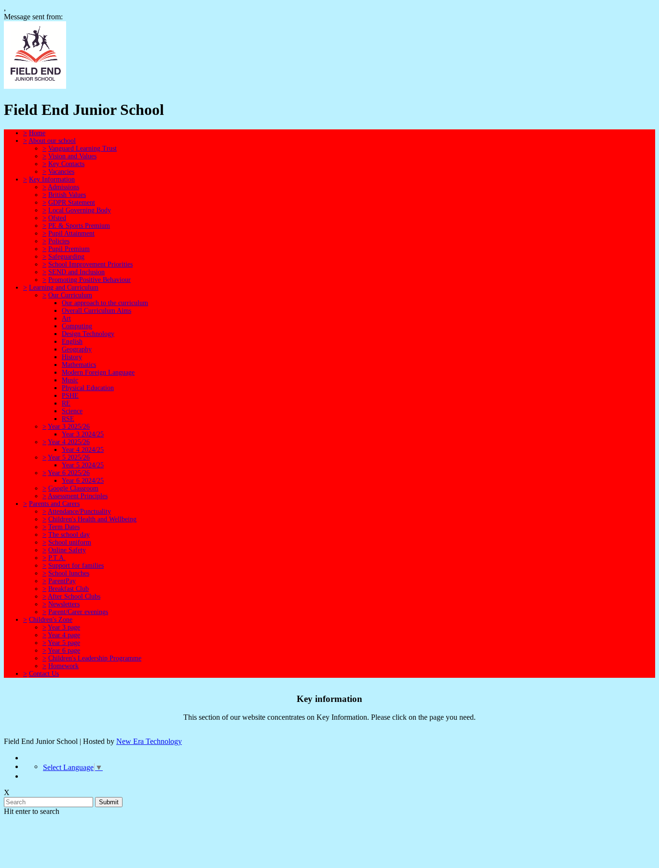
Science (72, 411)
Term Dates (64, 527)
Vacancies (61, 171)
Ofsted (57, 218)
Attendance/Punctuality (79, 511)
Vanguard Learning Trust (82, 148)
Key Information (52, 179)
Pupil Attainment (71, 233)
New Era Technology (149, 741)
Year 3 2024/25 (83, 434)
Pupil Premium (69, 248)
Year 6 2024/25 (83, 480)
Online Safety (67, 550)
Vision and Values (72, 156)
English (72, 341)
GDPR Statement (71, 202)
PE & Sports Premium (79, 225)
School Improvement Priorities (90, 264)
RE (66, 403)
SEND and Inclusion (76, 272)
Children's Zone (50, 619)
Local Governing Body (79, 210)
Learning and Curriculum (63, 287)
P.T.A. (57, 557)
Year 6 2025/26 (69, 472)
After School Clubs (74, 596)
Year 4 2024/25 (83, 449)
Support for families (76, 565)
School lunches (68, 573)
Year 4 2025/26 (69, 442)
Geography (77, 349)
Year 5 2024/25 (83, 465)
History (72, 357)
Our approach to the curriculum (105, 303)
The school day (69, 534)
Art (66, 318)
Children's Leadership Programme (94, 658)
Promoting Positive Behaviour (89, 279)
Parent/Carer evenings (78, 612)
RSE (68, 418)
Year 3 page (64, 627)
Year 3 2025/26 (69, 426)
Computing (77, 326)
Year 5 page (64, 642)
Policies (58, 241)
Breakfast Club (68, 588)
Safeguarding (66, 256)
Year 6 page (64, 650)
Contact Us (44, 673)
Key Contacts (66, 164)
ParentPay (62, 581)
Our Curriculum (70, 295)
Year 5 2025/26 (69, 457)
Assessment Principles (78, 496)
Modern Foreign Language (98, 372)
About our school (52, 140)
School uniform (69, 542)
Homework (63, 666)
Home (37, 133)
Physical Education (88, 388)
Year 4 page (64, 635)
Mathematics (79, 364)
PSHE (70, 395)
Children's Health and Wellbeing (92, 519)
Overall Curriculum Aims (96, 310)
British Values (67, 194)
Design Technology (88, 333)
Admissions (63, 187)
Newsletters (64, 604)
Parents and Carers (54, 503)
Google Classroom (73, 488)
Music (70, 380)
